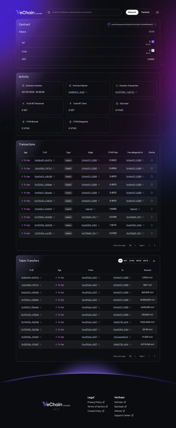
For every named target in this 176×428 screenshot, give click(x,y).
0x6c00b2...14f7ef (43, 168)
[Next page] (154, 245)
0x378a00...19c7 (89, 217)
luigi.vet (89, 209)
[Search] (49, 12)
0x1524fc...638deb (43, 185)
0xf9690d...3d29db (43, 225)
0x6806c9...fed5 (77, 92)
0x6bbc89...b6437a (43, 160)
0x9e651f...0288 (89, 160)
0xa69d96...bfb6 (89, 225)
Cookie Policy (94, 410)
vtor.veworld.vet (121, 337)
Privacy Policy (95, 402)
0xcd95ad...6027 (89, 277)
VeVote (118, 410)
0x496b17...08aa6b (43, 193)
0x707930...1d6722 (124, 92)
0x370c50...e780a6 (43, 201)
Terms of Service (96, 406)
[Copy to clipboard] (155, 24)
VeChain (118, 402)
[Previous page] (149, 245)
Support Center (122, 415)
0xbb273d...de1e (121, 322)
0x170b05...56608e (43, 217)
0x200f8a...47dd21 (30, 337)
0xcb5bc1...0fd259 (43, 209)
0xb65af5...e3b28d (43, 176)
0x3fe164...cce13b (43, 233)
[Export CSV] (154, 260)
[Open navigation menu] (157, 12)
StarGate (119, 406)
